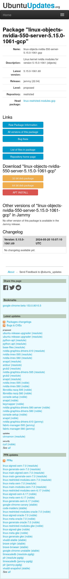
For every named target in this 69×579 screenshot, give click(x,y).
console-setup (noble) (15, 397)
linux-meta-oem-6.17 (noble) (19, 497)
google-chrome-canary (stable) (20, 504)
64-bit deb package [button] (23, 185)
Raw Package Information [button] (22, 125)
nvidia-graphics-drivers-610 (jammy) (23, 421)
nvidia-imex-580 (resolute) (17, 358)
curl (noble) (9, 444)
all (9, 447)
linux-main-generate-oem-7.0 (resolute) (25, 476)
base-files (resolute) (14, 347)
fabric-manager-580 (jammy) (19, 428)
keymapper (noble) (13, 404)
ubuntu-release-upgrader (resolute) (22, 333)
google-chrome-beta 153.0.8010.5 (22, 305)
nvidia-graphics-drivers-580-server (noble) (26, 407)
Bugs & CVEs (14, 325)
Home (7, 14)
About (11, 272)
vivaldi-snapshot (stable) (16, 568)
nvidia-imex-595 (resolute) (17, 354)
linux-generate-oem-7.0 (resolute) (22, 469)
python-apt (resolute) (14, 340)
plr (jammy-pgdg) (12, 564)
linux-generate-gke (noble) (18, 536)
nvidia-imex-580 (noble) (16, 386)
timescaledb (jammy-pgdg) (18, 561)
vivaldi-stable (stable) (15, 540)
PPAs (10, 460)
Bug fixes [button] (23, 139)
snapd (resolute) (12, 361)
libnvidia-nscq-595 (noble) (17, 389)
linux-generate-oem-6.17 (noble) (21, 501)
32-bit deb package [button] (23, 178)
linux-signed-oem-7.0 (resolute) (20, 465)
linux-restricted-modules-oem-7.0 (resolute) (27, 479)
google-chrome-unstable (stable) (21, 550)
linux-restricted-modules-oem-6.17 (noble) (26, 490)
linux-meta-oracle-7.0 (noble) (19, 518)
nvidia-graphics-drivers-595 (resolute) (24, 372)
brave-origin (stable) (14, 543)
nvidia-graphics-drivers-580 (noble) (22, 411)
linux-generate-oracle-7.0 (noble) (21, 522)
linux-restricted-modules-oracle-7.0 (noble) (27, 511)
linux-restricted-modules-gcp (39, 100)
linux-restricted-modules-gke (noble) (23, 526)
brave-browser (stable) (15, 547)
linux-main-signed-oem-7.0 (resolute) (23, 472)
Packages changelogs (19, 321)
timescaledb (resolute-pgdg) (18, 554)
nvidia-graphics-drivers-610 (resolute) (24, 350)
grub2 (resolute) (12, 368)
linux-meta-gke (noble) (15, 533)
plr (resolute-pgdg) (13, 557)
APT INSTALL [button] (20, 192)
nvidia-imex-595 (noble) (16, 382)
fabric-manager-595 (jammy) (19, 425)
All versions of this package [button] (23, 132)
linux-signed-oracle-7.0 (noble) (20, 515)
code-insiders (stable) (15, 508)
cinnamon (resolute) (14, 436)
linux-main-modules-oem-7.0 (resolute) (25, 487)
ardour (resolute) (12, 365)
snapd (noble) (10, 400)
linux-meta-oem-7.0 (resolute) (19, 483)
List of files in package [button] (23, 149)
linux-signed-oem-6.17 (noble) (20, 494)
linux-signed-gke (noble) (16, 529)
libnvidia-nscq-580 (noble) (17, 393)
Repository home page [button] (23, 156)
